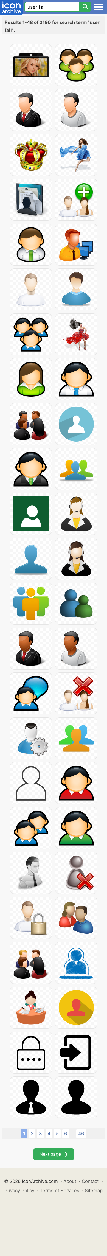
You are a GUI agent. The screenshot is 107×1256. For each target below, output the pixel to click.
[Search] (85, 7)
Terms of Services (59, 1190)
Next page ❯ (54, 1154)
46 (81, 1133)
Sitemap (94, 1190)
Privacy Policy (19, 1190)
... (73, 1134)
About (69, 1181)
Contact (90, 1181)
